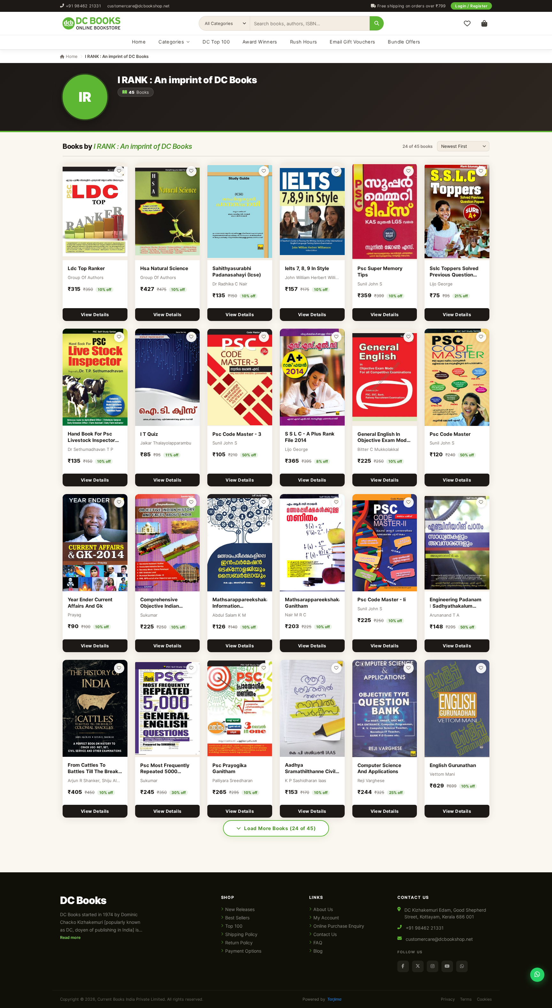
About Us (323, 909)
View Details (95, 314)
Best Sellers (237, 917)
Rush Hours (303, 42)
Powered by (322, 999)
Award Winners (259, 42)
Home (139, 42)
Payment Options (243, 951)
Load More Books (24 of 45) (280, 828)
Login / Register (471, 6)
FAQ (317, 942)
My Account (326, 917)
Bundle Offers (404, 42)
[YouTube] (447, 966)
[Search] (377, 23)
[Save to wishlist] (119, 171)
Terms (466, 999)
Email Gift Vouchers (352, 42)
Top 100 (233, 926)
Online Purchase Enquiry (338, 926)
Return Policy (239, 942)
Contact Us (325, 934)
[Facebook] (403, 966)
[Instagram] (432, 966)
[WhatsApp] (462, 966)
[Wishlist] (467, 23)
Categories (171, 42)
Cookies (484, 999)
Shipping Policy (241, 934)
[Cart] (484, 23)
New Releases (240, 909)
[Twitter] (418, 966)
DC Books (83, 900)
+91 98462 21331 (83, 6)
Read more (70, 937)
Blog (318, 951)
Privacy (448, 999)
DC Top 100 (216, 42)
